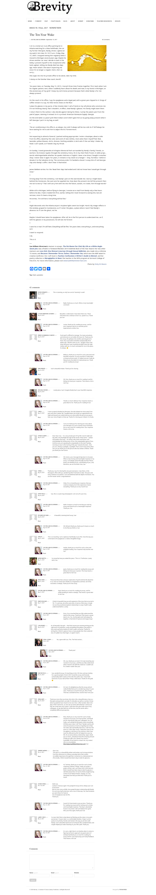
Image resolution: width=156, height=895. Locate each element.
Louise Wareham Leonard (46, 313)
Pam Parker (41, 368)
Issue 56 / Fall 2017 (39, 27)
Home (30, 21)
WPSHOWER (123, 889)
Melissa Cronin (43, 390)
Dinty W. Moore (100, 264)
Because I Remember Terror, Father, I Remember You (62, 253)
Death (34, 275)
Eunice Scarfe (42, 436)
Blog (65, 21)
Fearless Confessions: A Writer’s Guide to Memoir (77, 256)
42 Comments (106, 39)
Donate (117, 21)
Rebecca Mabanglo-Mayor (46, 335)
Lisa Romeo (41, 625)
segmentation (39, 275)
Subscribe (90, 21)
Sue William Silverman (50, 303)
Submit (80, 21)
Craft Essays (55, 21)
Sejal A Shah (47, 639)
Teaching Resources (104, 21)
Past (46, 21)
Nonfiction (55, 27)
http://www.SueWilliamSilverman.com (74, 744)
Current (38, 21)
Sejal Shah (41, 580)
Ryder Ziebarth (42, 292)
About (72, 21)
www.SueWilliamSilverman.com (75, 261)
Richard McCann (43, 515)
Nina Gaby (41, 699)
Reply (39, 298)
